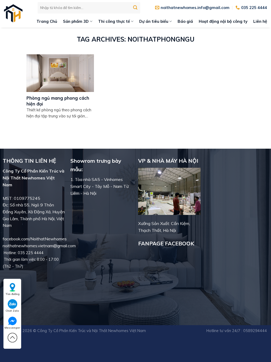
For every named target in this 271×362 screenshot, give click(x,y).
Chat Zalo (12, 310)
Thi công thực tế (114, 21)
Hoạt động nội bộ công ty (223, 21)
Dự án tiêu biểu (153, 21)
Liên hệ (260, 21)
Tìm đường (12, 294)
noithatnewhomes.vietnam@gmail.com (39, 245)
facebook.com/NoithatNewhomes (35, 238)
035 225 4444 (31, 252)
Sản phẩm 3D (76, 21)
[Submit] (135, 7)
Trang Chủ (47, 21)
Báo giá (185, 21)
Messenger (12, 327)
